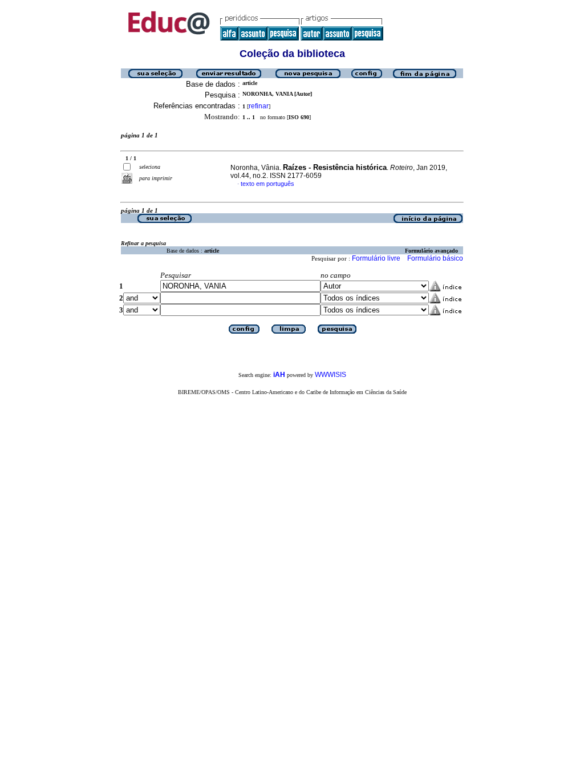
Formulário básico (435, 258)
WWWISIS (330, 375)
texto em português (267, 183)
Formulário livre (376, 258)
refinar (259, 106)
